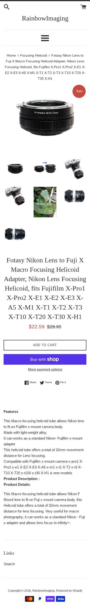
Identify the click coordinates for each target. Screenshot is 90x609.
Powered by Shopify (69, 590)
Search (9, 564)
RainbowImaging (45, 18)
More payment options (45, 369)
